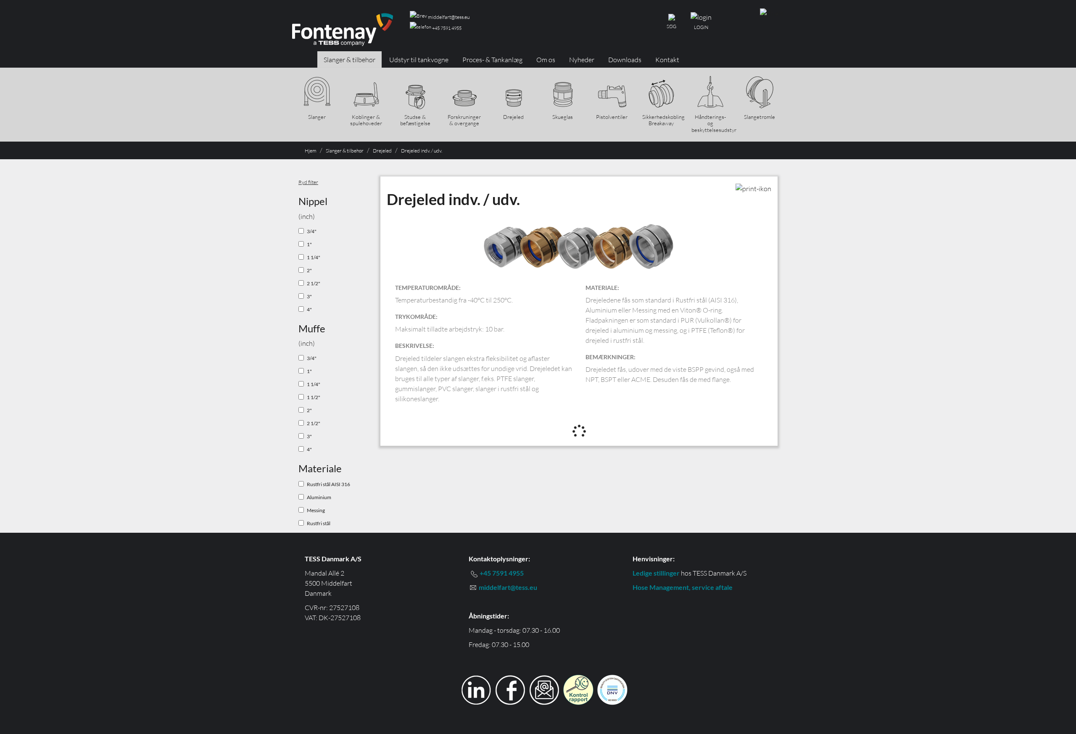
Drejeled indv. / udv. (421, 150)
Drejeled (382, 150)
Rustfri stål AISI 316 (328, 484)
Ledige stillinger (656, 573)
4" (309, 309)
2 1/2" (313, 283)
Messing (316, 510)
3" (309, 296)
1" (309, 244)
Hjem (310, 150)
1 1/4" (313, 257)
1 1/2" (313, 397)
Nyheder (581, 59)
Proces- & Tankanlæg (492, 59)
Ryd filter (308, 182)
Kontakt (667, 59)
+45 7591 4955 (446, 28)
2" (309, 270)
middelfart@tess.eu (448, 17)
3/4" (311, 231)
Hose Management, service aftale (683, 587)
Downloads (624, 59)
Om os (545, 59)
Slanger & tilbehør (349, 59)
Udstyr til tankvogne (418, 59)
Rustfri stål (318, 523)
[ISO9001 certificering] (612, 689)
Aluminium (319, 497)
